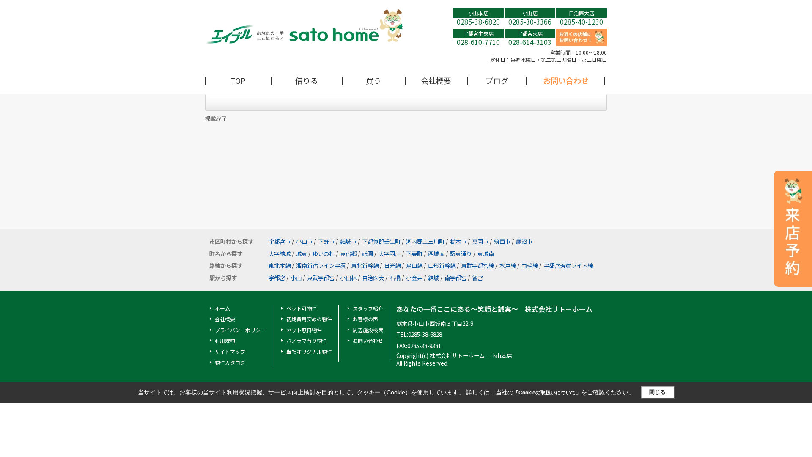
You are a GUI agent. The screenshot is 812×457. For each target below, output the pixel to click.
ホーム (222, 308)
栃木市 (458, 241)
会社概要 (436, 80)
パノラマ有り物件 (306, 340)
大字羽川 (390, 254)
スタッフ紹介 (368, 308)
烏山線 (414, 266)
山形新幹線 (441, 266)
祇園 (367, 254)
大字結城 (280, 254)
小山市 (304, 241)
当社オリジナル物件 (309, 351)
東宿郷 (348, 254)
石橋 (395, 278)
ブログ (497, 80)
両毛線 (529, 266)
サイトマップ (230, 351)
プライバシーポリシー (240, 329)
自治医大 (373, 278)
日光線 (392, 266)
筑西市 (502, 241)
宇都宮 (277, 278)
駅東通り (461, 254)
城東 (301, 254)
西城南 (436, 254)
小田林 (348, 278)
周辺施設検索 (368, 329)
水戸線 (507, 266)
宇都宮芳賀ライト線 (568, 266)
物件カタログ (230, 362)
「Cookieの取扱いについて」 (547, 393)
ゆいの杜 (324, 254)
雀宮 (477, 278)
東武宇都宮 (321, 278)
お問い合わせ (566, 80)
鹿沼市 (524, 241)
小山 (296, 278)
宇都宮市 (280, 241)
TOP (238, 80)
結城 (433, 278)
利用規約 (225, 340)
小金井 (414, 278)
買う (373, 80)
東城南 (485, 254)
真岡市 (480, 241)
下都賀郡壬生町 (381, 241)
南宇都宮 (455, 278)
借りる (306, 80)
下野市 (326, 241)
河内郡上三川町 (425, 241)
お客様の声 (365, 318)
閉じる (657, 392)
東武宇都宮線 (477, 266)
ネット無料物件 (304, 329)
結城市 (348, 241)
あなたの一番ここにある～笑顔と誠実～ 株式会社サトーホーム (494, 309)
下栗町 (414, 254)
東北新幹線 (365, 266)
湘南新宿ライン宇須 (321, 266)
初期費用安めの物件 (309, 318)
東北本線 (280, 266)
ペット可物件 (301, 308)
